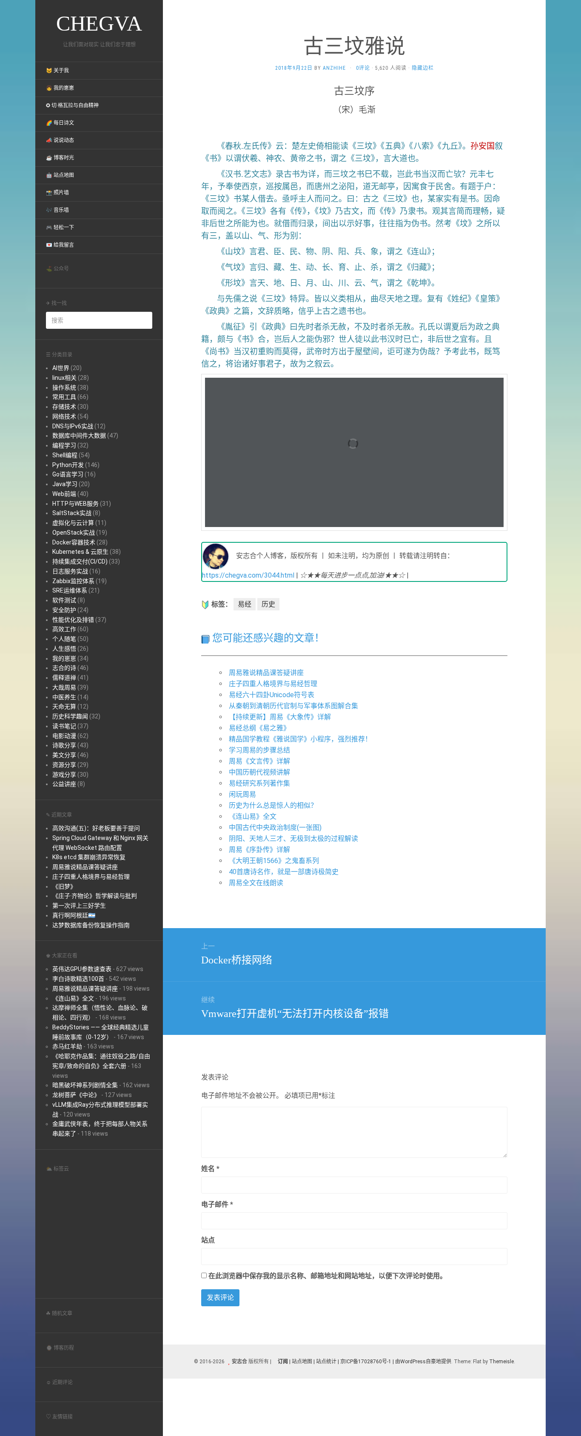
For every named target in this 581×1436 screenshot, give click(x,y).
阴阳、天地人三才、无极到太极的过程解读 (293, 839)
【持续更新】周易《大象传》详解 (280, 717)
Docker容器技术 (73, 542)
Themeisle (501, 1362)
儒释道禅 (64, 677)
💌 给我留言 (60, 245)
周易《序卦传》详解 (259, 850)
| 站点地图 (301, 1362)
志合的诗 (64, 667)
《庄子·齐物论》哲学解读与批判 (94, 895)
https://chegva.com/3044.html (248, 575)
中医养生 (64, 697)
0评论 (363, 68)
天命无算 (64, 706)
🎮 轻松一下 (60, 228)
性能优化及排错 (73, 619)
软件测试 (64, 600)
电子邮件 (217, 1204)
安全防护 (64, 610)
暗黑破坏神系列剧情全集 (85, 1085)
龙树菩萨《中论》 (76, 1094)
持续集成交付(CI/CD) (80, 561)
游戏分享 (64, 774)
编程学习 (64, 445)
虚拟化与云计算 (73, 522)
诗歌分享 (64, 745)
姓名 (210, 1169)
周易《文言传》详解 (259, 761)
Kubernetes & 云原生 (80, 551)
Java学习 (64, 484)
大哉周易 (64, 687)
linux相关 (64, 377)
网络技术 (64, 416)
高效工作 (64, 629)
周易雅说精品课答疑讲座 (85, 866)
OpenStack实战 (73, 532)
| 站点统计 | (326, 1362)
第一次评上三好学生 (79, 905)
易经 (244, 604)
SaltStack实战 (71, 513)
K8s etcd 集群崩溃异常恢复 (88, 857)
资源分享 (64, 764)
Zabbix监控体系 (73, 581)
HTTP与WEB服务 (75, 503)
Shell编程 (64, 455)
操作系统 (64, 387)
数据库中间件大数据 (79, 435)
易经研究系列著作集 (259, 783)
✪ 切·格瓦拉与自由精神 (72, 105)
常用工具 (64, 396)
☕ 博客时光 (60, 158)
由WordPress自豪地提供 (423, 1362)
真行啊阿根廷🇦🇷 (73, 915)
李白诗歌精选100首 (78, 978)
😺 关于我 (57, 71)
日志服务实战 (70, 571)
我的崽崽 (64, 658)
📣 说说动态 (60, 140)
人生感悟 (64, 648)
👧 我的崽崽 (60, 88)
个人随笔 (64, 638)
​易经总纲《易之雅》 (259, 728)
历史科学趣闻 (70, 716)
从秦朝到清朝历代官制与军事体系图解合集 (293, 706)
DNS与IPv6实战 (72, 426)
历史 (268, 604)
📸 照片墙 (57, 193)
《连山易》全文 (73, 998)
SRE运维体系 (69, 590)
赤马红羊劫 (67, 1046)
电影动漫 (64, 735)
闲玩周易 (242, 794)
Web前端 (64, 493)
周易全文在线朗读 (256, 883)
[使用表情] (504, 1165)
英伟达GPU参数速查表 (81, 969)
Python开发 (68, 465)
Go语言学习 (67, 474)
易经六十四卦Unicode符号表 (271, 695)
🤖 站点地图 (60, 175)
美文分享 (64, 755)
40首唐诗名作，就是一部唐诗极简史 (284, 872)
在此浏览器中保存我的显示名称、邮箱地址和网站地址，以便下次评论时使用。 (327, 1276)
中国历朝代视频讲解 (259, 772)
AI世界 (60, 368)
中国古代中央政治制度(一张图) (275, 827)
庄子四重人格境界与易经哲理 (91, 876)
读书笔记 (64, 726)
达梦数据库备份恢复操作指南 (91, 925)
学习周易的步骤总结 (259, 750)
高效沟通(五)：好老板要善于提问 (96, 828)
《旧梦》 (64, 886)
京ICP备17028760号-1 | (367, 1362)
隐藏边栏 (423, 68)
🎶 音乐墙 (57, 210)
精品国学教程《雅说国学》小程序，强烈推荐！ (300, 739)
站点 (208, 1240)
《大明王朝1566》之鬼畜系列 (274, 861)
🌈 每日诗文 (60, 123)
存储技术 (64, 406)
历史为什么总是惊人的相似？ (273, 805)
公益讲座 (64, 784)
